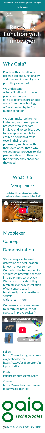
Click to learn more (15, 299)
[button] (3, 14)
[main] (22, 34)
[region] (22, 5)
